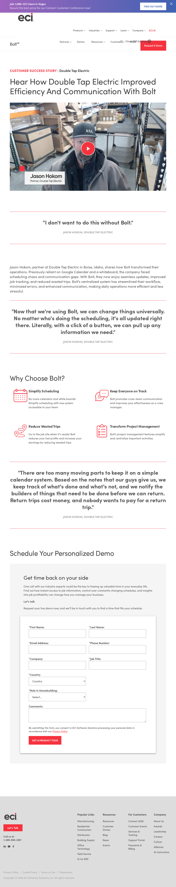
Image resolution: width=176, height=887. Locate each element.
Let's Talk (13, 827)
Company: (36, 659)
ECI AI (152, 30)
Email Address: (39, 643)
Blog (105, 835)
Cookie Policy (30, 872)
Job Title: (95, 659)
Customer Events (137, 826)
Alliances (158, 847)
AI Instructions (161, 852)
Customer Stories (108, 828)
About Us (159, 821)
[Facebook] (13, 846)
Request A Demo (153, 45)
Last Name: (96, 627)
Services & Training (134, 833)
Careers (158, 836)
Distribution (83, 835)
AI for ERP (83, 859)
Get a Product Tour (45, 740)
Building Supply (86, 840)
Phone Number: (99, 643)
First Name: (37, 627)
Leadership (160, 831)
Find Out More (153, 6)
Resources (108, 821)
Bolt (14, 44)
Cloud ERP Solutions (136, 41)
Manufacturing (85, 821)
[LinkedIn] (4, 846)
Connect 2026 (136, 821)
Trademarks (65, 872)
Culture (158, 841)
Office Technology (83, 847)
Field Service (84, 853)
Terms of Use (48, 872)
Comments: (36, 706)
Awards (158, 826)
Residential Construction (84, 828)
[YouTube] (9, 846)
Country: (35, 674)
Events (106, 845)
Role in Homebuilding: (43, 690)
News (106, 840)
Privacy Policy (11, 872)
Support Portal (136, 840)
